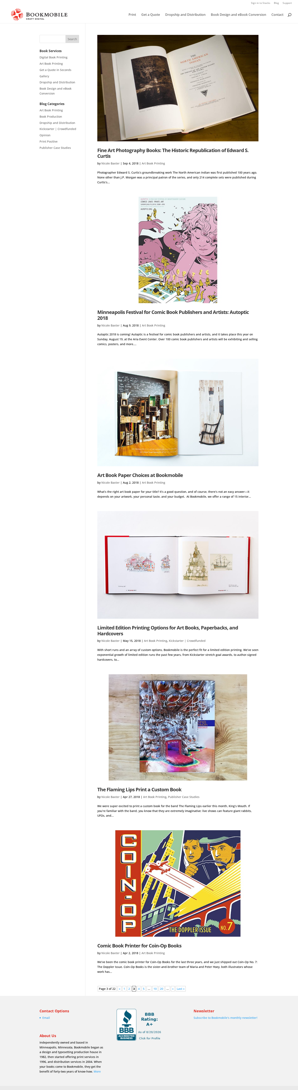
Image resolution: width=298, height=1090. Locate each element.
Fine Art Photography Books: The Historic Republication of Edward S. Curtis (173, 153)
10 (155, 989)
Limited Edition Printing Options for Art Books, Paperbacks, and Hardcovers (167, 630)
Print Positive (49, 141)
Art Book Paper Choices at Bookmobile (140, 475)
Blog (276, 3)
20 (161, 989)
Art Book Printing (153, 163)
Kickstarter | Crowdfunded (187, 641)
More (97, 1071)
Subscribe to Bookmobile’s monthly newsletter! (225, 1018)
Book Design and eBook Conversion (238, 15)
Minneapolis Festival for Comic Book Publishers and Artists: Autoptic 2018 (173, 315)
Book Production (51, 116)
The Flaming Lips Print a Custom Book (139, 789)
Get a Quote (150, 15)
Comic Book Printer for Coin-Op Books (139, 945)
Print (132, 15)
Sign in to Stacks (260, 3)
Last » (180, 989)
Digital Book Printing (54, 57)
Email (46, 1018)
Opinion (45, 135)
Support (287, 3)
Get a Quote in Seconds (55, 70)
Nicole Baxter (110, 163)
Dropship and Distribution (185, 15)
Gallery (44, 76)
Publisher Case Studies (183, 797)
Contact (277, 15)
